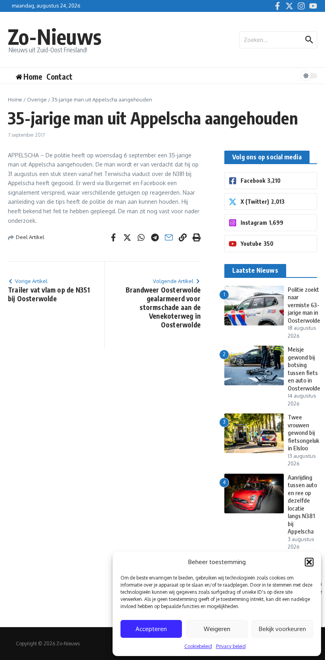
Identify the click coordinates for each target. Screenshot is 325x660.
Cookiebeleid (198, 646)
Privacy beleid (231, 646)
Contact (59, 76)
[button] (309, 562)
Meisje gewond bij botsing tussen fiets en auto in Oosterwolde (304, 369)
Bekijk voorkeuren (282, 629)
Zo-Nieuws (54, 36)
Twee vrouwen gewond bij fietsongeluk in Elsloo (303, 432)
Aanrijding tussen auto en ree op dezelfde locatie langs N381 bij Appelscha (302, 504)
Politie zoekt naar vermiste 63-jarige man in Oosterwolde (304, 305)
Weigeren (217, 629)
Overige (37, 99)
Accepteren (151, 629)
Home (15, 99)
